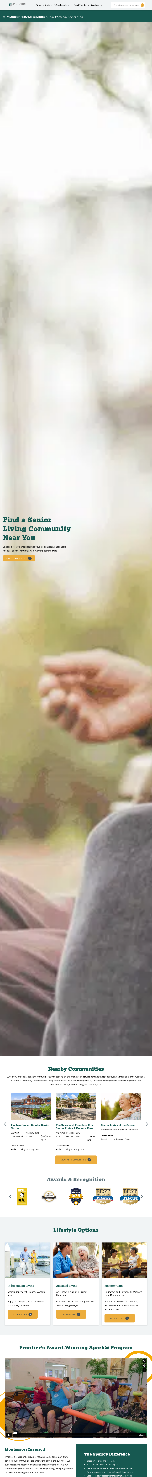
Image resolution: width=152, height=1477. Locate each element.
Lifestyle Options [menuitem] (62, 5)
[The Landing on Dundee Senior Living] (31, 1106)
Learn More (20, 1314)
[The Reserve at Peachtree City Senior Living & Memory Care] (76, 1106)
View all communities (73, 1159)
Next (147, 1124)
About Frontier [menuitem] (80, 5)
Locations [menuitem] (95, 5)
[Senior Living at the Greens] (121, 1106)
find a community (16, 558)
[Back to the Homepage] (17, 5)
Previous (5, 1124)
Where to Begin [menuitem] (43, 5)
